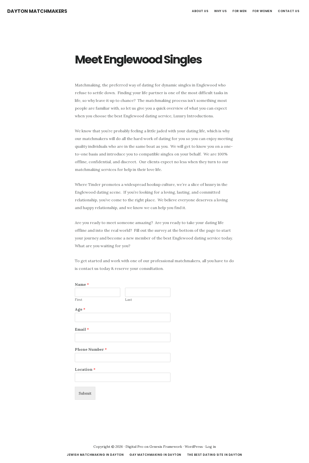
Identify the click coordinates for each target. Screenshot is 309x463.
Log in (210, 446)
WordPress (194, 446)
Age (80, 309)
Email (82, 329)
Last (128, 300)
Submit (85, 393)
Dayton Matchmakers (37, 11)
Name (82, 284)
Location (85, 369)
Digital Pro (134, 446)
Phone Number (91, 349)
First (78, 300)
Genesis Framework (165, 446)
